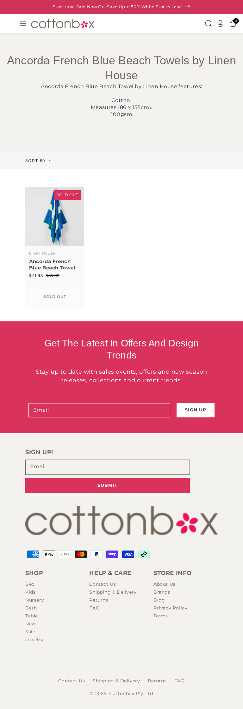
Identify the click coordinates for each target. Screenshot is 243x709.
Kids (30, 592)
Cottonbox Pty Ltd (131, 693)
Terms (160, 616)
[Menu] (23, 23)
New (30, 624)
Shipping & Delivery (112, 592)
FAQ (94, 608)
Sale (30, 632)
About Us (164, 584)
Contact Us (102, 584)
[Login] (220, 23)
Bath (31, 608)
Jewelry (34, 639)
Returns (98, 600)
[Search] (208, 23)
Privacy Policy (170, 608)
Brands (161, 592)
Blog (159, 600)
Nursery (34, 600)
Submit (107, 485)
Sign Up (195, 410)
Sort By (35, 160)
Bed (30, 584)
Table (31, 616)
